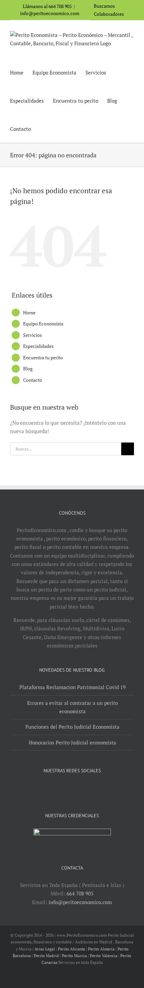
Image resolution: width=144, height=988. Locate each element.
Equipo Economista (43, 323)
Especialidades (38, 346)
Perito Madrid (46, 955)
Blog (27, 368)
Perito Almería (101, 948)
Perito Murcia (74, 955)
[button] (42, 128)
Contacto (32, 380)
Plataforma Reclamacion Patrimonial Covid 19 (72, 687)
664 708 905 (80, 893)
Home (29, 312)
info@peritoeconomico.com (49, 13)
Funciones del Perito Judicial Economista (72, 726)
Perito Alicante (71, 948)
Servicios (32, 335)
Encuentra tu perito (43, 357)
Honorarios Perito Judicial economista (72, 742)
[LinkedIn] (77, 788)
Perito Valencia (103, 955)
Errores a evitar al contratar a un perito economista (72, 707)
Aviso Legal (44, 948)
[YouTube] (68, 788)
